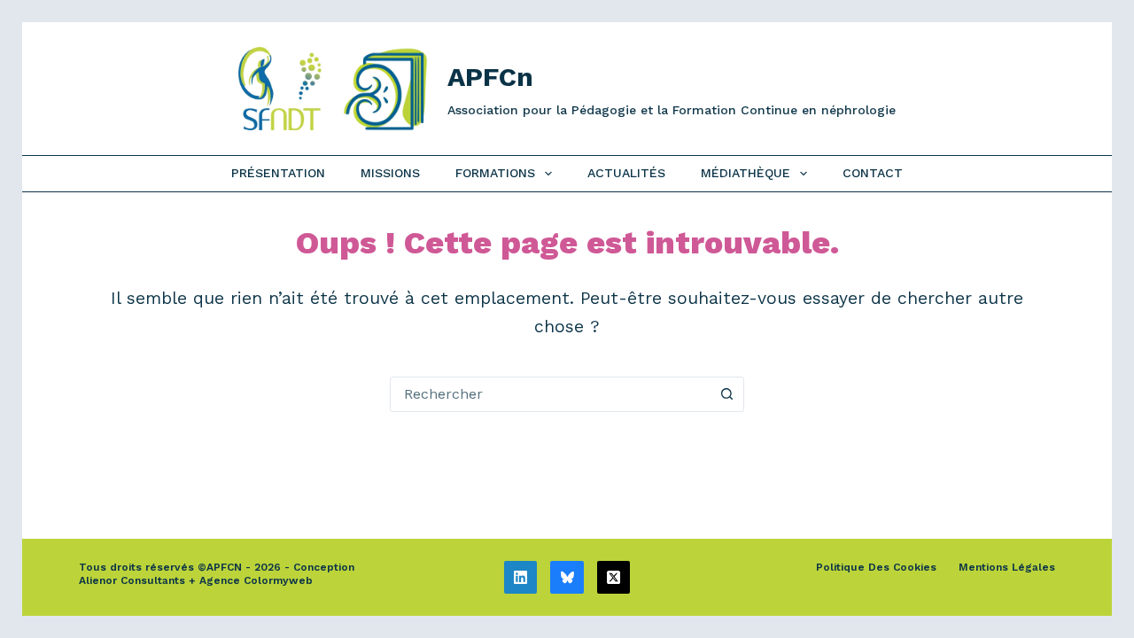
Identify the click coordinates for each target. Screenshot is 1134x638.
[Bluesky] (567, 578)
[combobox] (550, 394)
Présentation (278, 173)
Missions (390, 173)
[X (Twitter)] (614, 578)
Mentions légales (1007, 567)
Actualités (626, 173)
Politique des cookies (876, 567)
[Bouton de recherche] (726, 394)
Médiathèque (745, 173)
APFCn (490, 76)
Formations (495, 173)
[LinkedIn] (521, 578)
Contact (873, 173)
